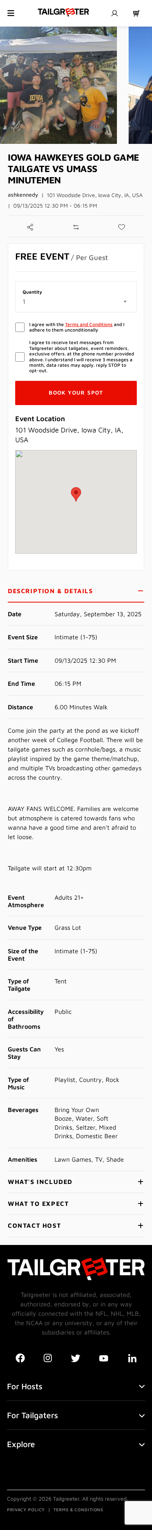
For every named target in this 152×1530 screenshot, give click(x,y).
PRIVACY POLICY (26, 1509)
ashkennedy (23, 194)
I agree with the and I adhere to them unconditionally (76, 327)
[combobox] (76, 301)
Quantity (32, 292)
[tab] (76, 591)
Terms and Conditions (89, 324)
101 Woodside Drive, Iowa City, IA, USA (95, 195)
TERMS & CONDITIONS (78, 1509)
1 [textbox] (24, 301)
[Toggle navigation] (10, 13)
